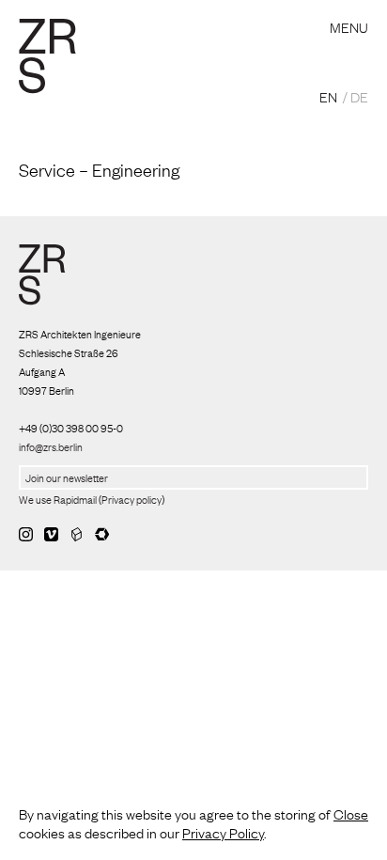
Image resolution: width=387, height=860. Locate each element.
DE (359, 96)
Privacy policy (131, 499)
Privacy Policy (223, 831)
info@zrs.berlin (51, 446)
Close (350, 813)
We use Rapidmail (58, 499)
